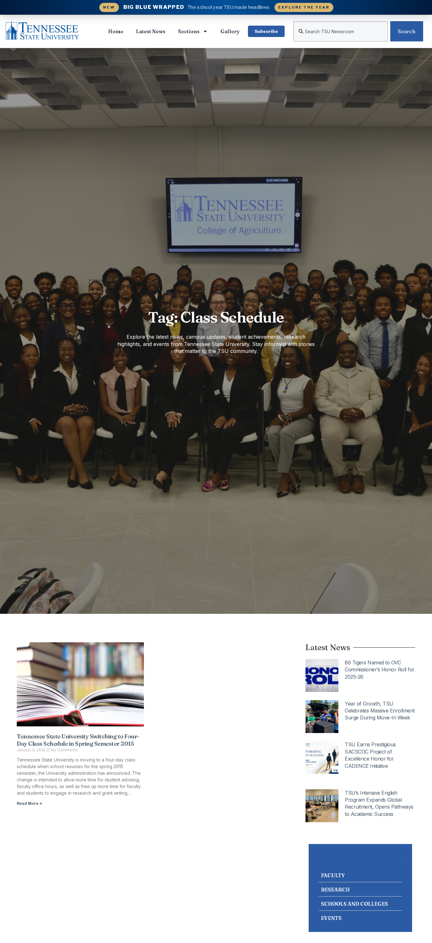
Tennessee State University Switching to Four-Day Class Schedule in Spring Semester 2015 (78, 740)
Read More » (29, 803)
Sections (189, 31)
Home (115, 31)
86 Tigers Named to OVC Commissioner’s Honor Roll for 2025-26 (380, 669)
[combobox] (340, 31)
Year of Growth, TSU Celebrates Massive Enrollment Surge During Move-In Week (380, 710)
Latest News (150, 31)
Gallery (230, 31)
